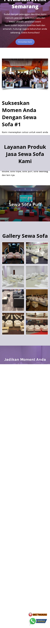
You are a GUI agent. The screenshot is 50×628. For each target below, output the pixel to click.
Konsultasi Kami (25, 42)
